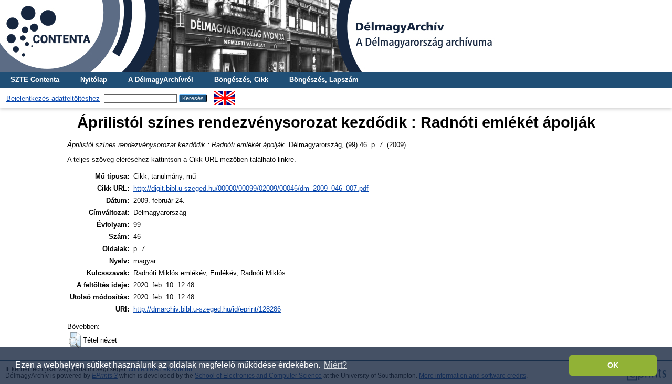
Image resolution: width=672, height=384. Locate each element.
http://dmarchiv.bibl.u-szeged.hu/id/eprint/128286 (207, 309)
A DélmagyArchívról (160, 80)
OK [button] (612, 365)
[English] (224, 95)
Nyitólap (93, 80)
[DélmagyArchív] (336, 36)
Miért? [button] (335, 364)
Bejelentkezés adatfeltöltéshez (53, 98)
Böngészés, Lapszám (324, 80)
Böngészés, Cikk (241, 80)
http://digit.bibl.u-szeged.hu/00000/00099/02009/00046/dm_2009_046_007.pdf (251, 188)
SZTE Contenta (34, 80)
